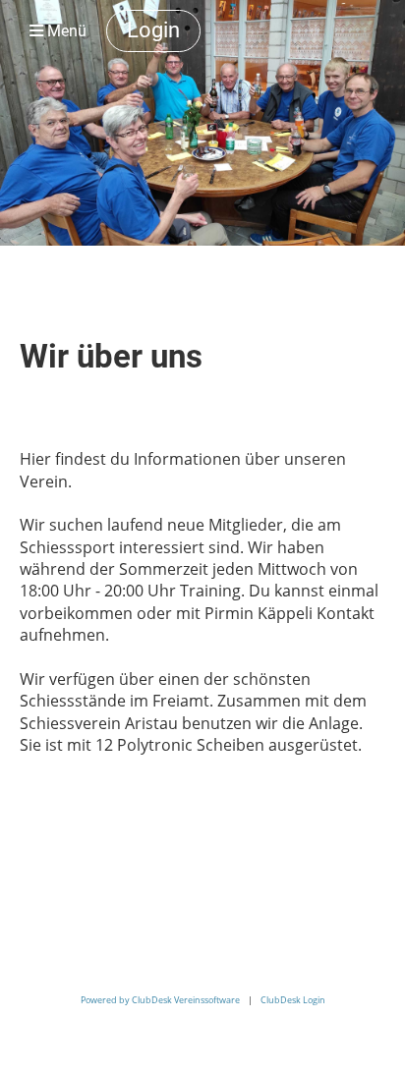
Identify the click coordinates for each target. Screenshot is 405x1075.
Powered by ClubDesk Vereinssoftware (160, 999)
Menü (65, 31)
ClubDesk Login (292, 999)
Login (153, 30)
